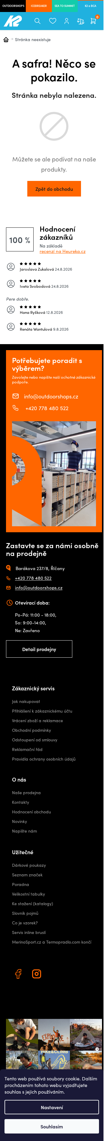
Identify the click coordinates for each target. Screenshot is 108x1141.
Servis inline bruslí (29, 932)
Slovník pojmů (25, 913)
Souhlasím (51, 1126)
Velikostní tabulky (28, 894)
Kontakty (20, 802)
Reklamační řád (27, 749)
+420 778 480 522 (46, 407)
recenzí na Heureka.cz (63, 251)
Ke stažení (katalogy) (32, 903)
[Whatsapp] (56, 975)
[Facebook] (19, 975)
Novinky (19, 821)
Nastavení (52, 1107)
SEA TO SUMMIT (65, 6)
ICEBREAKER (39, 6)
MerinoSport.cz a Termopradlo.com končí (51, 942)
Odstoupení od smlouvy (34, 740)
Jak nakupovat (26, 701)
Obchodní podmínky (31, 730)
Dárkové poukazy (29, 865)
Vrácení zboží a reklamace (37, 720)
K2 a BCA (90, 6)
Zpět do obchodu (54, 188)
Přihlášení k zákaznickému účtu (42, 711)
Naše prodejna (26, 792)
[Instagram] (37, 975)
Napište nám (24, 831)
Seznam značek (27, 875)
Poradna (20, 884)
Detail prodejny (39, 649)
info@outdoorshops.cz (51, 396)
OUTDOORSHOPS (13, 6)
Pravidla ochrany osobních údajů (44, 759)
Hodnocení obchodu (31, 812)
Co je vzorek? (25, 923)
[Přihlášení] (66, 21)
